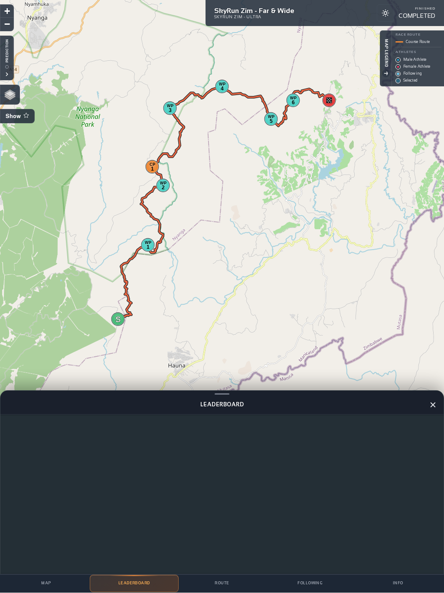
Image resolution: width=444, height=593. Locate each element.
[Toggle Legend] (386, 73)
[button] (118, 319)
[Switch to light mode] (385, 13)
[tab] (46, 583)
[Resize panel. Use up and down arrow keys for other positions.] (222, 394)
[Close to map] (433, 404)
